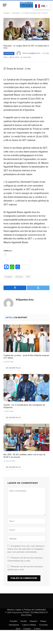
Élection (19, 277)
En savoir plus (13, 368)
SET (28, 277)
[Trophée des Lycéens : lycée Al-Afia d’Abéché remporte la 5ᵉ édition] (26, 338)
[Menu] (5, 5)
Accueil (6, 13)
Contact (37, 629)
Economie (43, 625)
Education (9, 53)
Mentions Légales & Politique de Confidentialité (26, 610)
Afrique (43, 621)
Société (23, 621)
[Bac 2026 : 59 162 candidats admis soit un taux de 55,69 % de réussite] (26, 437)
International (14, 625)
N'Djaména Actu (33, 53)
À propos (27, 629)
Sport (18, 629)
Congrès (8, 277)
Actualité (13, 621)
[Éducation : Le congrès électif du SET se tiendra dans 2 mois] (26, 29)
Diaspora (33, 621)
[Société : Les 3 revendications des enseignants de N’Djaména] (26, 387)
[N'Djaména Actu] (26, 5)
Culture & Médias (29, 625)
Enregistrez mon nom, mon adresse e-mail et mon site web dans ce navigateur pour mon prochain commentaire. (26, 549)
